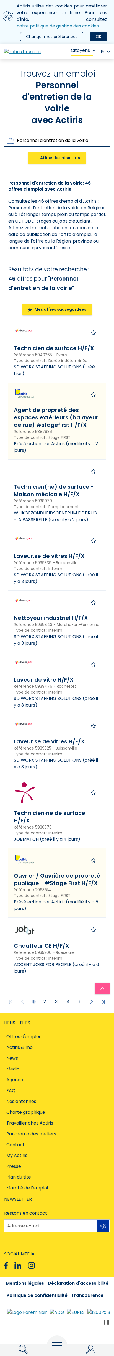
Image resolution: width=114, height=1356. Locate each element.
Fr (102, 51)
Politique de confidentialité (37, 1295)
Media (12, 1069)
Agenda (14, 1080)
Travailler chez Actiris (29, 1123)
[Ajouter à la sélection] (93, 333)
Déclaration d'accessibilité (78, 1283)
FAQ (10, 1090)
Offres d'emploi (23, 1036)
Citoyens (80, 50)
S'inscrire (103, 1226)
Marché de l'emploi (27, 1188)
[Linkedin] (17, 1265)
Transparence (87, 1295)
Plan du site (18, 1177)
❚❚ (106, 1322)
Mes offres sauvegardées (60, 309)
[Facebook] (6, 1265)
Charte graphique (25, 1112)
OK (98, 36)
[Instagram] (31, 1265)
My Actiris (16, 1155)
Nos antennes (21, 1101)
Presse (13, 1166)
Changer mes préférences (51, 36)
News (12, 1058)
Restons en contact (25, 1213)
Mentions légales (25, 1283)
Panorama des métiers (31, 1134)
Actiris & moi (19, 1047)
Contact (15, 1144)
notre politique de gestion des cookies (58, 26)
